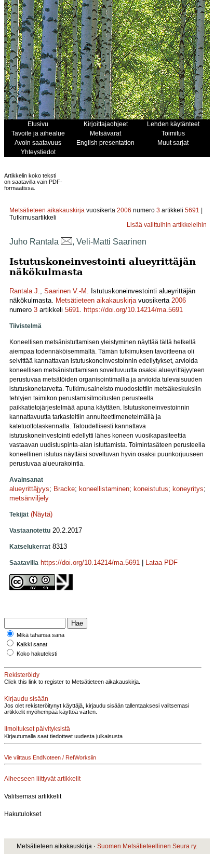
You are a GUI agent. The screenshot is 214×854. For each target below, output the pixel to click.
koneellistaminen (104, 489)
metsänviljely (29, 498)
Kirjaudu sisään (26, 698)
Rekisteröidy (21, 675)
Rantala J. (24, 291)
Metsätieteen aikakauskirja (47, 210)
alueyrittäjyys (29, 489)
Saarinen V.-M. (66, 291)
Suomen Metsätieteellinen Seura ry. (147, 846)
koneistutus (150, 489)
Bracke (64, 489)
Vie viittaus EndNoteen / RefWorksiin (50, 757)
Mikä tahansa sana (40, 635)
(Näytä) (41, 514)
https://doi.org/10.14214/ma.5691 (133, 310)
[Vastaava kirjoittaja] (66, 241)
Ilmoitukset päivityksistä (37, 729)
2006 (124, 210)
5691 (192, 210)
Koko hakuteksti (37, 653)
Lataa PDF (161, 562)
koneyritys (188, 489)
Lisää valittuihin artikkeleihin (167, 224)
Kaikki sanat (32, 644)
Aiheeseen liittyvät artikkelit (42, 778)
